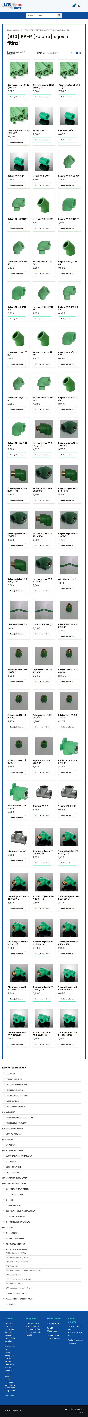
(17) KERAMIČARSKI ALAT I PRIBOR (19, 1118)
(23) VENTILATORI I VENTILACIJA (19, 1156)
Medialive (79, 1412)
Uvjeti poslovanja (32, 1323)
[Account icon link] (79, 6)
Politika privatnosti (33, 1326)
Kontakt (29, 1335)
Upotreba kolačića (33, 1329)
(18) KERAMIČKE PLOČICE (16, 1123)
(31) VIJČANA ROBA (13, 1205)
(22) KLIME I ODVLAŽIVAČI (12, 1151)
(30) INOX (9, 1200)
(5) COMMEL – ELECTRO (15, 1244)
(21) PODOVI (10, 1145)
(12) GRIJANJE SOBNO (14, 1090)
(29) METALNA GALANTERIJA (17, 1189)
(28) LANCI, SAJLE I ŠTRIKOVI (14, 1183)
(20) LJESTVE (7, 1140)
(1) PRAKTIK (10, 1074)
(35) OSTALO (7, 1227)
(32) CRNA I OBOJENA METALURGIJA (20, 1211)
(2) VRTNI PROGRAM (14, 1134)
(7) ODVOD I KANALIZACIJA (16, 1293)
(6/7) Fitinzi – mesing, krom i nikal (18, 1279)
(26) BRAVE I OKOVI (13, 1173)
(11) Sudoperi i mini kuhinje (17, 1085)
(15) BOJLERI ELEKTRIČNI (16, 1107)
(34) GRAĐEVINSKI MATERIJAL (18, 1222)
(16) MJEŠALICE (8, 1112)
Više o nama (9, 1395)
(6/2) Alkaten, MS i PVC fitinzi (17, 1257)
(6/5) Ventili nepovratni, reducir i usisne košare (23, 1270)
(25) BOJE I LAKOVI (13, 1167)
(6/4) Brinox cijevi (12, 1266)
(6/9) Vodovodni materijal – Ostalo (18, 1288)
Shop (17, 30)
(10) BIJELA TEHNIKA (14, 1079)
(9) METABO (10, 1304)
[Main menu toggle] (84, 6)
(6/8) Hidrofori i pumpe (14, 1283)
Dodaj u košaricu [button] (16, 97)
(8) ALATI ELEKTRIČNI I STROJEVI (19, 1299)
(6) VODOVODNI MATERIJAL (17, 1249)
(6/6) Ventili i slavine (13, 1275)
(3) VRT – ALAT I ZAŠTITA (16, 1194)
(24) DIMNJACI (12, 1162)
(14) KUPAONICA (12, 1101)
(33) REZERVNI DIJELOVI (15, 1216)
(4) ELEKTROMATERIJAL (15, 1238)
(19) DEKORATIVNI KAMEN (12, 1129)
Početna (10, 30)
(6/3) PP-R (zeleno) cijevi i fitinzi (18, 1262)
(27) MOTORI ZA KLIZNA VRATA (14, 1178)
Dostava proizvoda (33, 1332)
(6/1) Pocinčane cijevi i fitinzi (16, 1253)
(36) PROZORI (11, 1233)
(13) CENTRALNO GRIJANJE (17, 1096)
